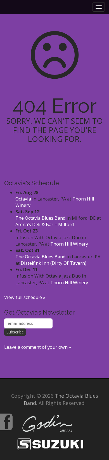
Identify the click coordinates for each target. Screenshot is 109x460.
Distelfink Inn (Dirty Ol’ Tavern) (53, 263)
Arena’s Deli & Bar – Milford (44, 224)
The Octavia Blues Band (40, 218)
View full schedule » (24, 297)
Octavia (23, 199)
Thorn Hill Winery (69, 244)
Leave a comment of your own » (37, 347)
